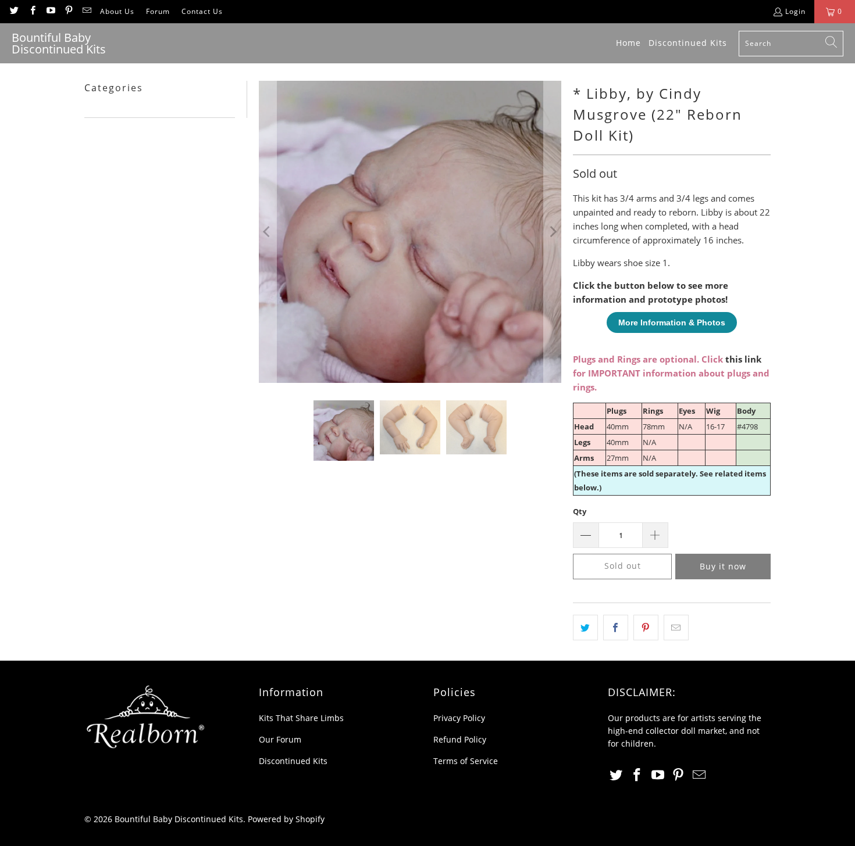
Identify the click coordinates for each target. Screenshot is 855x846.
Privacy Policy (459, 717)
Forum (158, 11)
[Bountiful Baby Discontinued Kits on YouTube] (50, 11)
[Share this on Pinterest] (645, 627)
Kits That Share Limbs (301, 717)
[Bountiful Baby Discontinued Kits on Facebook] (32, 11)
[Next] (552, 232)
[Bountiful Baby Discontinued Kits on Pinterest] (68, 11)
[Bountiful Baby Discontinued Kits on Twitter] (14, 11)
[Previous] (267, 232)
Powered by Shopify (286, 819)
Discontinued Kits (293, 760)
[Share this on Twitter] (585, 627)
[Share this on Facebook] (615, 627)
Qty (579, 511)
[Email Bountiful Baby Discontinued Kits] (86, 11)
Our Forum (280, 739)
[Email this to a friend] (676, 627)
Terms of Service (465, 760)
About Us (117, 11)
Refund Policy (459, 739)
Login (795, 11)
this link (743, 359)
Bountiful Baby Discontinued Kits (179, 819)
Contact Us (202, 11)
